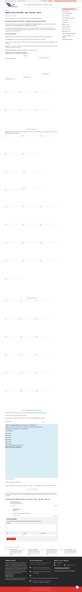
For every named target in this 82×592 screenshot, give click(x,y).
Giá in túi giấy (65, 20)
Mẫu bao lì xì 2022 (65, 24)
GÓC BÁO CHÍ (45, 4)
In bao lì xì (7, 10)
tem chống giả (20, 564)
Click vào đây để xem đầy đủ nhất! (39, 412)
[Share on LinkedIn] (36, 489)
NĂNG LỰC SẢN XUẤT (37, 4)
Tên (8, 533)
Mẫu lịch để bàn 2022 (66, 26)
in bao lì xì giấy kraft (26, 494)
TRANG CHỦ (29, 4)
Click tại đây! (34, 50)
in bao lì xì (51, 493)
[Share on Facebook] (28, 489)
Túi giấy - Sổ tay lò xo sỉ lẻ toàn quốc (67, 570)
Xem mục (8, 421)
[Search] (25, 5)
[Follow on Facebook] (40, 1)
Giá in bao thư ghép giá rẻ (67, 13)
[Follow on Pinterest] (44, 1)
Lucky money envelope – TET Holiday (68, 36)
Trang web (43, 533)
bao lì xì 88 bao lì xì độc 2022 (31, 493)
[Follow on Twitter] (43, 1)
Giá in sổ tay (64, 22)
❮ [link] (53, 481)
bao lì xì (8, 565)
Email (25, 533)
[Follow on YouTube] (46, 1)
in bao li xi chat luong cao (13, 494)
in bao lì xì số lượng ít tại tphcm (42, 494)
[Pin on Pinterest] (34, 489)
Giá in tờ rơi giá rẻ (65, 15)
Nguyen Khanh (16, 509)
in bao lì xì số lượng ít (32, 494)
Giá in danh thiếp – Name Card (68, 18)
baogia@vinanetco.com (10, 574)
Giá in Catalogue (65, 11)
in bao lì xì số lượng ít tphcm (52, 494)
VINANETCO (9, 25)
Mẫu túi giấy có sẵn (66, 29)
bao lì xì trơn (47, 493)
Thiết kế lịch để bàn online (67, 39)
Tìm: (43, 421)
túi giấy (6, 564)
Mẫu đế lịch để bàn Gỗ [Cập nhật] (69, 33)
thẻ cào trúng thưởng (12, 564)
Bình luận (56, 505)
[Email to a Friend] (32, 489)
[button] (57, 451)
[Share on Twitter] (30, 489)
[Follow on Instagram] (41, 1)
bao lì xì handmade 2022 (41, 493)
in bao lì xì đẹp (20, 494)
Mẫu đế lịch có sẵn (66, 31)
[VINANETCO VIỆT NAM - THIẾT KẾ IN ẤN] (14, 4)
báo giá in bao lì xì (24, 493)
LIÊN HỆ (50, 4)
